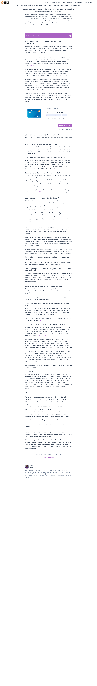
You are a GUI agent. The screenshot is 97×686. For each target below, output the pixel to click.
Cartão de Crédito (55, 2)
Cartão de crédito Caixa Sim (34, 36)
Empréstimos (78, 2)
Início (46, 2)
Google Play (42, 335)
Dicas (63, 2)
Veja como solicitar (64, 125)
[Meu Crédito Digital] (5, 2)
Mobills (40, 320)
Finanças (69, 2)
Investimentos (88, 2)
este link (32, 65)
